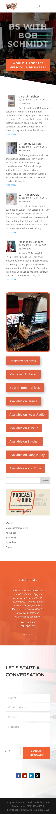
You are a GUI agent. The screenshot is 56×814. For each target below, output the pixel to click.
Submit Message (37, 753)
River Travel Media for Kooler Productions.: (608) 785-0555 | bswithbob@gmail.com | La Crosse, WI (28, 806)
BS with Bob (25, 103)
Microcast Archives (23, 374)
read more (11, 133)
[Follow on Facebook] (18, 775)
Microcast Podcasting (17, 527)
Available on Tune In (23, 428)
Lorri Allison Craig (29, 194)
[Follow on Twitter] (37, 775)
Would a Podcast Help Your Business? (28, 65)
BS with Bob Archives (24, 388)
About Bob (11, 532)
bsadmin (26, 99)
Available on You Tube (25, 468)
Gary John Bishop (29, 96)
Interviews (11, 537)
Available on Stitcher (24, 441)
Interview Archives (22, 361)
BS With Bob (12, 542)
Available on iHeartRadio (27, 414)
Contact (10, 547)
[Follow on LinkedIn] (31, 775)
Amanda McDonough (31, 242)
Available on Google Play (27, 455)
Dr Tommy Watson (30, 143)
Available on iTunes (23, 401)
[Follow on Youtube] (24, 775)
